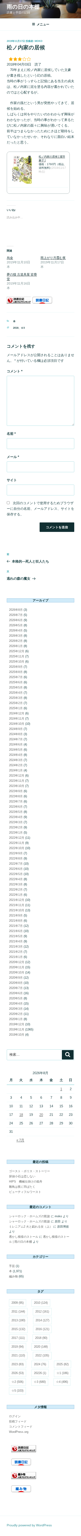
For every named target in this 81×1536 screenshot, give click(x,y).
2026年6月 (16, 620)
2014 (42, 1320)
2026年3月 (16, 635)
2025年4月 (16, 692)
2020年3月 (16, 1008)
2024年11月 (16, 718)
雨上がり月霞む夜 (53, 258)
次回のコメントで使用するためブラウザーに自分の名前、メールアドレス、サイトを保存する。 (40, 508)
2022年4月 (16, 879)
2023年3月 (16, 822)
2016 (42, 1329)
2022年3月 (16, 884)
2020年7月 (16, 988)
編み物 (13, 1276)
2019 (17, 1346)
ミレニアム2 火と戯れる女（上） (30, 1226)
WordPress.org (18, 1431)
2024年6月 (16, 744)
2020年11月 (16, 967)
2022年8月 (16, 858)
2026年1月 (16, 646)
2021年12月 (16, 900)
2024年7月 (16, 739)
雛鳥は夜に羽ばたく (22, 1186)
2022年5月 (16, 874)
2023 (17, 1364)
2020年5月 (16, 998)
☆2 (17, 1381)
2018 (15, 327)
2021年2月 (16, 951)
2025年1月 (16, 708)
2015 (18, 1329)
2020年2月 (16, 1014)
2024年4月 (16, 755)
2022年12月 (16, 837)
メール (13, 457)
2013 (18, 1320)
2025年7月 (16, 677)
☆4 (62, 1381)
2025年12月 (16, 651)
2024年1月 (16, 770)
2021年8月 (16, 920)
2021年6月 (16, 931)
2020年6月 (16, 993)
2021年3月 (16, 946)
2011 (18, 1311)
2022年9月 (16, 853)
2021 (18, 1355)
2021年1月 (16, 957)
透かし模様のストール (23, 1236)
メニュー (43, 24)
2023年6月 (16, 806)
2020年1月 (16, 1019)
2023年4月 (16, 817)
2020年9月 (16, 977)
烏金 (10, 258)
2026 (17, 1373)
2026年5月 (16, 625)
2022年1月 (16, 894)
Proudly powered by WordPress (29, 1525)
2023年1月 (16, 832)
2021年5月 (16, 936)
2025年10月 (16, 661)
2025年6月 (16, 682)
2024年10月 (16, 723)
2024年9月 (16, 729)
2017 (18, 1338)
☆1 (62, 1373)
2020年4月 (16, 1003)
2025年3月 (16, 698)
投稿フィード (18, 1421)
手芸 (12, 1266)
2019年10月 (16, 1034)
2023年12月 (16, 775)
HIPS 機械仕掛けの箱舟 (25, 1181)
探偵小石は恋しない (22, 1176)
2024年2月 (16, 765)
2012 (42, 1311)
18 (21, 1115)
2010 (41, 1302)
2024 (40, 1364)
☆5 (17, 1390)
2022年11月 (16, 843)
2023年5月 (16, 812)
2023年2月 (16, 827)
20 (41, 1115)
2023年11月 (16, 780)
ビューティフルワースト (25, 1192)
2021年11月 (16, 905)
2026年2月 (16, 641)
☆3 (23, 327)
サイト (12, 480)
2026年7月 (16, 615)
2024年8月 (16, 734)
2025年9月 (16, 666)
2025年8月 (16, 672)
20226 (40, 1373)
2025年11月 (16, 656)
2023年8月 (16, 796)
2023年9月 (16, 791)
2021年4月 (16, 941)
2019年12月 (16, 1024)
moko (39, 41)
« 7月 (20, 1140)
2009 (17, 1302)
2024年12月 (16, 713)
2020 (41, 1346)
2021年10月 (16, 910)
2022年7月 (16, 863)
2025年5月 (16, 687)
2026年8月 (16, 609)
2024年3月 (16, 760)
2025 (62, 1364)
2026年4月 (16, 630)
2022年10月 (16, 848)
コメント (14, 371)
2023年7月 (16, 801)
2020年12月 (16, 962)
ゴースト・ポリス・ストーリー (29, 1171)
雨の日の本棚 (23, 7)
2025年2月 (16, 703)
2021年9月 (16, 915)
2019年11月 (16, 1029)
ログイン (15, 1416)
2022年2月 (16, 889)
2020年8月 (16, 982)
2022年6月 (16, 869)
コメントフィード (20, 1426)
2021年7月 (16, 926)
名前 (11, 433)
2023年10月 (16, 786)
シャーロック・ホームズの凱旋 (29, 1216)
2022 (42, 1355)
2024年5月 (16, 749)
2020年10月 (16, 972)
